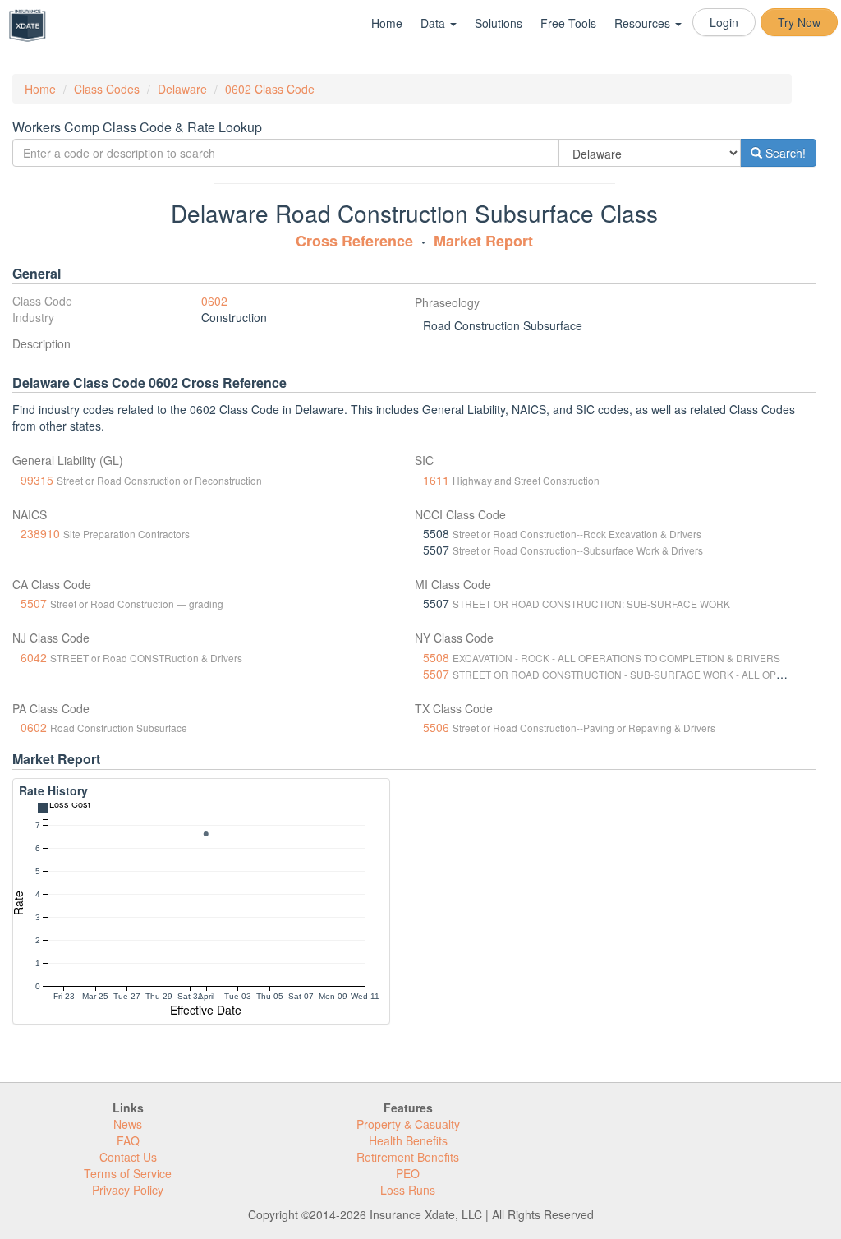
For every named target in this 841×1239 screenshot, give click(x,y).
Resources (643, 23)
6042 (34, 657)
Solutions (498, 23)
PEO (408, 1173)
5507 (34, 603)
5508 (436, 657)
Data (434, 23)
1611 (436, 480)
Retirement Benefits (407, 1157)
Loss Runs (407, 1189)
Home (386, 23)
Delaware (182, 89)
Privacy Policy (127, 1189)
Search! (784, 153)
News (127, 1124)
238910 (40, 533)
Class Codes (107, 89)
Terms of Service (128, 1173)
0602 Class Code (270, 89)
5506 (436, 727)
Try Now (799, 22)
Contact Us (128, 1157)
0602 (214, 300)
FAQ (128, 1140)
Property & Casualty (408, 1124)
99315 (37, 480)
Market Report (483, 240)
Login (724, 22)
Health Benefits (408, 1140)
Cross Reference (354, 240)
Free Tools (568, 23)
